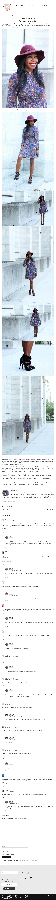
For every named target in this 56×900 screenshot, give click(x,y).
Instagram (12, 501)
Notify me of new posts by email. (8, 854)
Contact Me (44, 5)
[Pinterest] (47, 8)
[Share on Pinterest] (10, 506)
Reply (4, 532)
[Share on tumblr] (11, 506)
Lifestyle (47, 882)
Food (46, 878)
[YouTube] (49, 8)
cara (6, 726)
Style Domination (9, 895)
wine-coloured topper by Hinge (17, 474)
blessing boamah (9, 678)
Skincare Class (46, 884)
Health (46, 880)
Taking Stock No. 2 (49, 510)
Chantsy (7, 581)
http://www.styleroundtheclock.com (11, 756)
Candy (6, 604)
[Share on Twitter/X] (8, 506)
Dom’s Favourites (20, 7)
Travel (46, 886)
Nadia (6, 519)
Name (3, 835)
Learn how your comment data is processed (27, 860)
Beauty (46, 872)
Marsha (7, 790)
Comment (4, 821)
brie (6, 703)
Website (3, 846)
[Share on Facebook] (6, 506)
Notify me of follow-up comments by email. (10, 851)
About (22, 5)
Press (28, 5)
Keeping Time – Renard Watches (11, 510)
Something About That (6, 561)
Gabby (6, 655)
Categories (35, 5)
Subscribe (9, 888)
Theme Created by (49, 895)
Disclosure (24, 897)
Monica (7, 630)
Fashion (33, 18)
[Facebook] (52, 8)
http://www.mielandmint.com (8, 530)
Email (3, 841)
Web (9, 501)
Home (16, 5)
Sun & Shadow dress (42, 468)
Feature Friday (46, 876)
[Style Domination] (7, 7)
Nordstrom (13, 466)
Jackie (6, 551)
